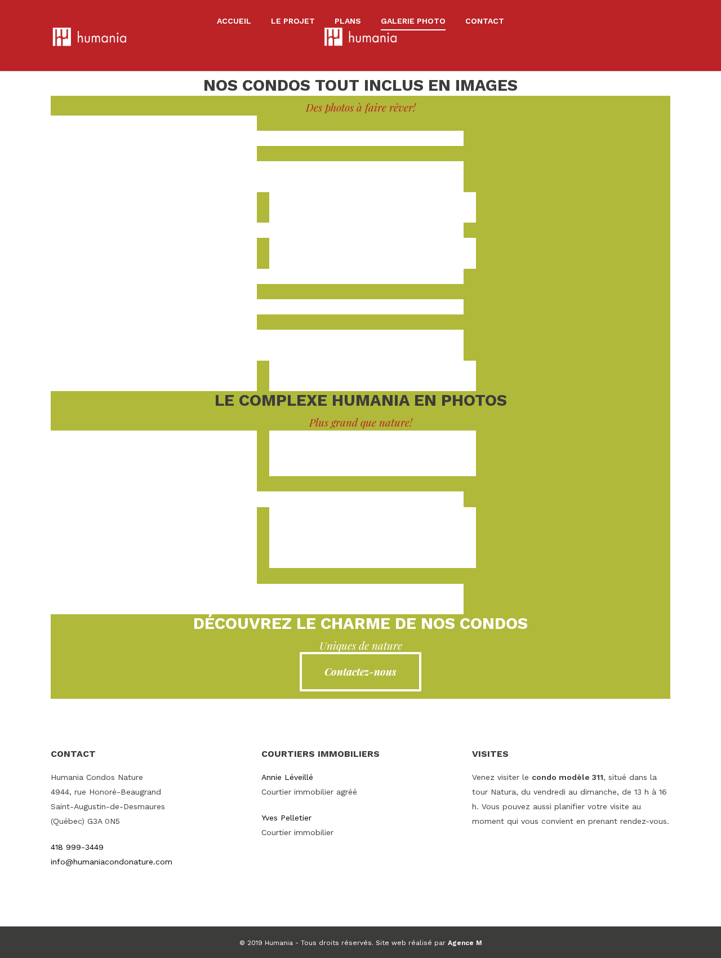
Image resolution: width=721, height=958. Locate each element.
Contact (484, 20)
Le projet (293, 20)
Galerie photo (413, 20)
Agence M (465, 943)
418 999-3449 (77, 846)
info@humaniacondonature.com (111, 861)
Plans (348, 20)
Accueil (234, 20)
